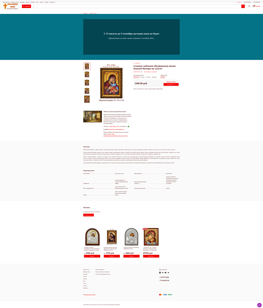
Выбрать (92, 256)
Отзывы (46, 2)
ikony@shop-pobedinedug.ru (116, 129)
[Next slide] (87, 101)
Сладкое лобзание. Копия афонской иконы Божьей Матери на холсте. (110, 249)
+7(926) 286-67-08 (114, 126)
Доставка (22, 2)
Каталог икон (93, 13)
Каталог (27, 6)
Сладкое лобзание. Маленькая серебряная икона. (131, 248)
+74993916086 (247, 2)
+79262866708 (256, 2)
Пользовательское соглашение (103, 271)
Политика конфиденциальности (103, 274)
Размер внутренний (139, 75)
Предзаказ (151, 256)
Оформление (164, 75)
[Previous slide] (94, 82)
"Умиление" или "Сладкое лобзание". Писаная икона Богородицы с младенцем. (150, 249)
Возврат (33, 2)
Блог (37, 2)
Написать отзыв (88, 215)
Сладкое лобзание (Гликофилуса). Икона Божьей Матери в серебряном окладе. (91, 249)
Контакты (52, 2)
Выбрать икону (15, 2)
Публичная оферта (100, 269)
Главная (85, 13)
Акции (41, 2)
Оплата (28, 2)
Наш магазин (6, 2)
